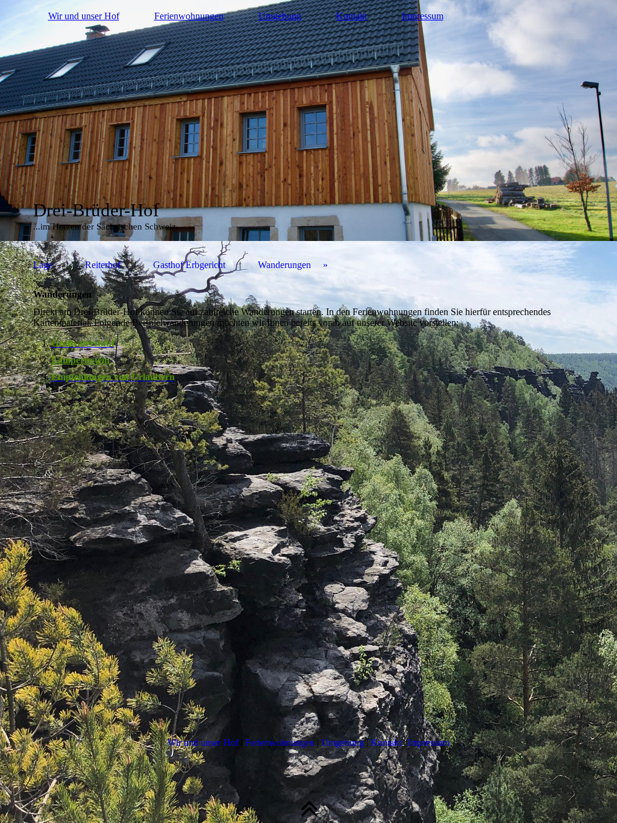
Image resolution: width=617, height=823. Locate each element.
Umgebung (279, 16)
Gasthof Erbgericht (189, 265)
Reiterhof (103, 265)
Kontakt (351, 16)
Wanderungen (284, 265)
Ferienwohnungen (189, 16)
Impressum (422, 16)
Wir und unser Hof (83, 16)
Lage (42, 265)
